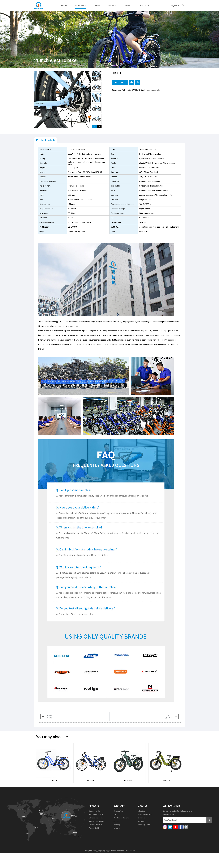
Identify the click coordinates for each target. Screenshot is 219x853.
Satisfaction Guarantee (122, 818)
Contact (121, 82)
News (97, 5)
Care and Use (118, 811)
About (111, 5)
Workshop (141, 821)
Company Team (144, 825)
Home (64, 5)
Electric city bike (94, 828)
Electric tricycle (94, 811)
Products (80, 5)
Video (127, 5)
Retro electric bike (95, 825)
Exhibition (141, 818)
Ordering (117, 825)
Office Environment (145, 814)
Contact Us (144, 5)
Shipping (117, 828)
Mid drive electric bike (96, 821)
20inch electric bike (96, 818)
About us (141, 811)
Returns (116, 821)
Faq (115, 814)
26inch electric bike (96, 814)
